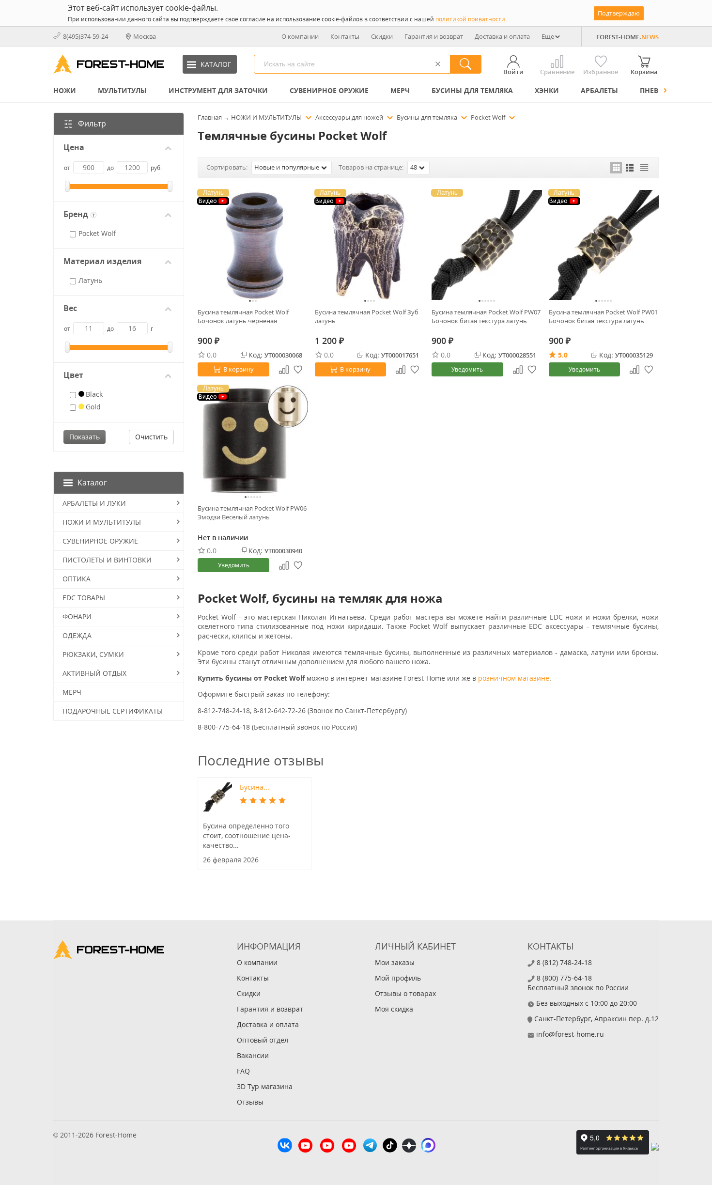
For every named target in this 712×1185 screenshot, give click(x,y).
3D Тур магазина (265, 1086)
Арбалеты (599, 90)
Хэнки (547, 90)
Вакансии (253, 1055)
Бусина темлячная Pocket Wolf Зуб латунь (366, 316)
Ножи (64, 90)
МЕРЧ (400, 90)
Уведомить (467, 369)
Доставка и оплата (502, 36)
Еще (548, 36)
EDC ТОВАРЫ (83, 597)
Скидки (382, 36)
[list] (630, 167)
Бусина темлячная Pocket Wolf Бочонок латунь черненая (243, 316)
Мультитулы (122, 90)
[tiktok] (390, 1146)
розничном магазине (513, 678)
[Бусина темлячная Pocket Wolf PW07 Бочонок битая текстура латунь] (487, 245)
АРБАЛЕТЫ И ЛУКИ (94, 503)
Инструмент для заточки (218, 90)
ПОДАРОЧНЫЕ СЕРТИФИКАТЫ (112, 711)
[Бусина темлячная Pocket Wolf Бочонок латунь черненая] (253, 245)
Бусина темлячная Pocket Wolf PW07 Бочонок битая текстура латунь (486, 316)
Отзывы (250, 1102)
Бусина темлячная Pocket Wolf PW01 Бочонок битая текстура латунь (603, 316)
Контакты (344, 36)
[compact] (644, 167)
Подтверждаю (619, 13)
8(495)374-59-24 (85, 36)
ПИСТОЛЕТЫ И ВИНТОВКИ (107, 559)
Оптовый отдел (262, 1040)
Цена (73, 147)
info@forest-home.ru (570, 1034)
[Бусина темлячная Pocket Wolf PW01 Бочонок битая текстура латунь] (604, 245)
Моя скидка (394, 1008)
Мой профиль (398, 977)
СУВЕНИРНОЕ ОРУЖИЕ (329, 90)
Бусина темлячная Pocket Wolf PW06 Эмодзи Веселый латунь (252, 512)
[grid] (616, 167)
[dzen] (409, 1146)
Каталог (92, 482)
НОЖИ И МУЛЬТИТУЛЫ (101, 522)
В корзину (238, 369)
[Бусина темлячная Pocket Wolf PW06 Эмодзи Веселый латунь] (253, 441)
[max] (428, 1146)
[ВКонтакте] (285, 1146)
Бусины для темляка (472, 90)
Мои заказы (395, 962)
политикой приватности (470, 19)
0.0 (212, 354)
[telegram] (370, 1146)
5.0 (563, 354)
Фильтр (92, 123)
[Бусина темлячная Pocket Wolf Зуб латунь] (370, 245)
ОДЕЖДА (77, 635)
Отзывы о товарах (405, 993)
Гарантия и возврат (433, 36)
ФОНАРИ (77, 616)
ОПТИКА (76, 578)
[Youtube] (305, 1146)
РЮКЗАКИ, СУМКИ (93, 654)
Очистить (151, 436)
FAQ (243, 1071)
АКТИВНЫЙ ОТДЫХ (94, 673)
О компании (300, 36)
